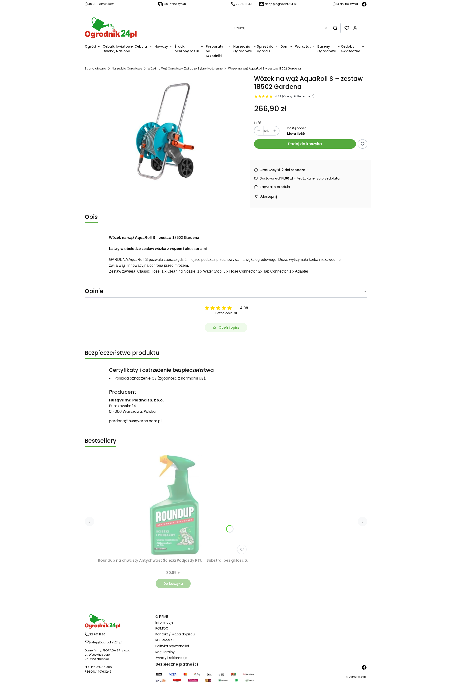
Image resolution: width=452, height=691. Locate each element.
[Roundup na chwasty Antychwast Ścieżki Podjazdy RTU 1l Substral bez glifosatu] (173, 505)
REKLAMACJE (165, 640)
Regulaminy (165, 652)
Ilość (257, 122)
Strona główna (95, 68)
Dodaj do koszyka (305, 144)
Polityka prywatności (172, 646)
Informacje (164, 622)
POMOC (161, 628)
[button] (335, 28)
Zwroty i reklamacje (171, 657)
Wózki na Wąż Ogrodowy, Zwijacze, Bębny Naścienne (185, 68)
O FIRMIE (162, 616)
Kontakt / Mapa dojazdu (175, 634)
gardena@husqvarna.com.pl (135, 421)
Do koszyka (173, 583)
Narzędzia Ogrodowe (127, 68)
